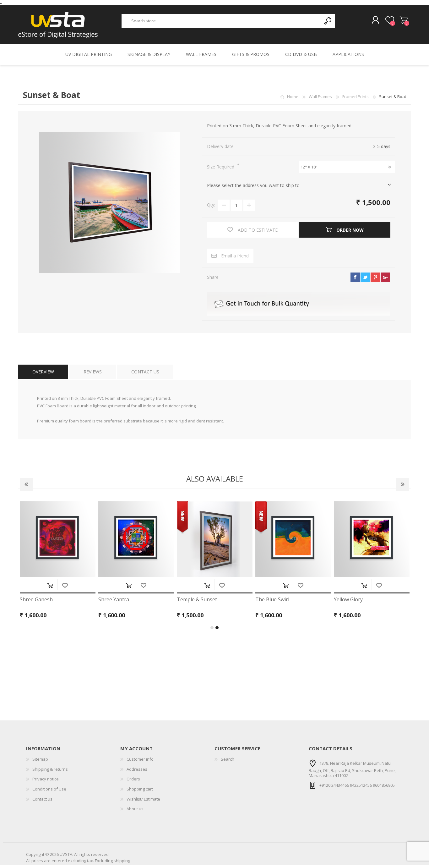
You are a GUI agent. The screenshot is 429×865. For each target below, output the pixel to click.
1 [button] (212, 627)
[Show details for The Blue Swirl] (293, 539)
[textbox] (221, 21)
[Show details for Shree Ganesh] (57, 539)
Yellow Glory (348, 600)
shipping (122, 860)
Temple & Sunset (197, 600)
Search (227, 759)
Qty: (211, 205)
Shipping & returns (50, 769)
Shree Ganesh (36, 600)
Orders (133, 779)
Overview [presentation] (43, 372)
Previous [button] (26, 484)
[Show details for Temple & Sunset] (215, 539)
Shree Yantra (113, 600)
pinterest (375, 277)
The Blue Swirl (272, 600)
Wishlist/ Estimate (143, 799)
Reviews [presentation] (93, 372)
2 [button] (217, 627)
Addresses (137, 769)
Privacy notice (45, 779)
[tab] (43, 372)
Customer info (140, 759)
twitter (365, 277)
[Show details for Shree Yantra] (136, 539)
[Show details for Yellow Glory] (372, 539)
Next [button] (402, 484)
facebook (355, 277)
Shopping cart (404, 20)
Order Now (50, 585)
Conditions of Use (49, 789)
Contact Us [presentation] (145, 372)
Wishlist (64, 585)
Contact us (42, 799)
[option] (57, 562)
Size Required (221, 167)
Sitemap (40, 759)
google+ (385, 277)
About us (135, 809)
